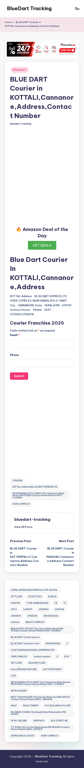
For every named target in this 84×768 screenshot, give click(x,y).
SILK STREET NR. (59, 720)
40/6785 (15, 603)
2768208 (17, 480)
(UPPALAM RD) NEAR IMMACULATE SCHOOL (34, 590)
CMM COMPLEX (19, 656)
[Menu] (77, 8)
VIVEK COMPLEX (21, 504)
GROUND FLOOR (36, 663)
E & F (67, 656)
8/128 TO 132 (35, 596)
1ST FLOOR (16, 596)
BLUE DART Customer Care (25, 643)
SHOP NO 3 (38, 720)
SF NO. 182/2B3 (19, 720)
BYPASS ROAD (53, 643)
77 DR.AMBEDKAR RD (37, 603)
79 (64, 603)
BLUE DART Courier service (25, 637)
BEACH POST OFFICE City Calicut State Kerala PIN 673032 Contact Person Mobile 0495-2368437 (37, 629)
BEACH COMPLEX (35, 622)
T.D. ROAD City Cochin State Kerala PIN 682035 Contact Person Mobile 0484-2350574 (40, 728)
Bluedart (19, 69)
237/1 (14, 609)
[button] (23, 526)
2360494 (16, 616)
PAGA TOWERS (30, 705)
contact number (41, 656)
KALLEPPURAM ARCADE (24, 669)
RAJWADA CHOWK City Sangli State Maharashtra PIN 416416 (38, 713)
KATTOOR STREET (52, 669)
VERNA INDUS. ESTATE (22, 735)
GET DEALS (42, 245)
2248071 (27, 609)
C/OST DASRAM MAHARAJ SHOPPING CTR (32, 650)
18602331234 (50, 616)
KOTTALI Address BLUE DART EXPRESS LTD (34, 487)
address (15, 622)
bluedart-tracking (32, 519)
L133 (13, 675)
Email (15, 335)
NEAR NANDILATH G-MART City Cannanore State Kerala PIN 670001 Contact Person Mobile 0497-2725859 (38, 495)
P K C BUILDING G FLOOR (57, 705)
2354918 (59, 609)
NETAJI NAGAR (19, 690)
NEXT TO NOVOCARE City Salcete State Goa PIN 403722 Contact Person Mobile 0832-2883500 (40, 698)
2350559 (44, 609)
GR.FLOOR (16, 663)
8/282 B (52, 596)
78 (56, 603)
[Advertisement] (42, 175)
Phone (14, 355)
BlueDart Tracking (29, 8)
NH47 (14, 705)
